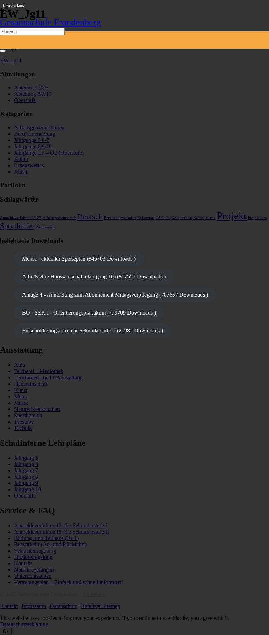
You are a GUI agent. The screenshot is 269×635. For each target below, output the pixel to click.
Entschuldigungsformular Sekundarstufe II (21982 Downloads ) (92, 330)
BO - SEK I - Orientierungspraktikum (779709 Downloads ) (89, 313)
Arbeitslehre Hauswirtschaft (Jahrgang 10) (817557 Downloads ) (94, 276)
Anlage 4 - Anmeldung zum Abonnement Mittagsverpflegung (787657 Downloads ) (115, 295)
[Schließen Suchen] (3, 51)
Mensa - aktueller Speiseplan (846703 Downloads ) (79, 259)
